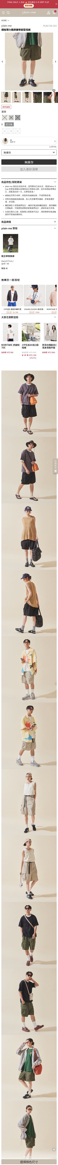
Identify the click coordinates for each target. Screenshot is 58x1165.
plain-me (6, 25)
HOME (4, 20)
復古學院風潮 (7, 256)
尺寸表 (9, 124)
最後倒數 (29, 6)
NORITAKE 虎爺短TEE (10, 346)
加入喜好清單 (29, 169)
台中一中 (5, 263)
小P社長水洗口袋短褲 (30, 346)
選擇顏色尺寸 (29, 1162)
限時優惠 (6, 107)
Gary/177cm (6, 261)
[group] (12, 299)
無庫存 (29, 162)
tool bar (54, 1149)
